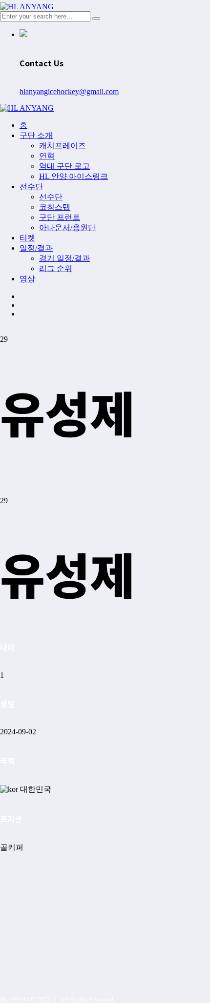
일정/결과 (36, 248)
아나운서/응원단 (67, 227)
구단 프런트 (59, 217)
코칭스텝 (54, 207)
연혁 (47, 156)
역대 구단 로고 (64, 166)
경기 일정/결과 (64, 258)
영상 (27, 279)
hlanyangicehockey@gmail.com (69, 91)
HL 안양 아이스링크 (73, 176)
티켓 (27, 238)
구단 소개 (36, 135)
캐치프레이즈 (62, 145)
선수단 (31, 186)
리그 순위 (55, 268)
